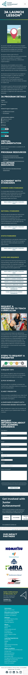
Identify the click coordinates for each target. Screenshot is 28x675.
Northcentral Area (9, 653)
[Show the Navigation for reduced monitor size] (25, 4)
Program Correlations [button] (10, 615)
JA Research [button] (7, 631)
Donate (6, 517)
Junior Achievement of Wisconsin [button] (13, 649)
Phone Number (5, 446)
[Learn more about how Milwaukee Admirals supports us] (14, 561)
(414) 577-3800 (7, 600)
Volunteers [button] (7, 608)
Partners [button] (7, 617)
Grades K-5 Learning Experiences (14, 278)
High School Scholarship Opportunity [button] (11, 645)
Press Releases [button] (8, 632)
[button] (7, 672)
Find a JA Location (9, 663)
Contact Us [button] (7, 599)
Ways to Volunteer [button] (9, 610)
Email (3, 441)
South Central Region (10, 661)
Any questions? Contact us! (9, 524)
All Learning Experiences (14, 275)
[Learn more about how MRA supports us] (14, 568)
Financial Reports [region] (9, 622)
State (2, 457)
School (3, 463)
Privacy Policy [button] (16, 667)
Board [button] (6, 627)
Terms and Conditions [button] (6, 667)
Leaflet (13, 529)
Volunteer (16, 517)
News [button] (5, 636)
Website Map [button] (11, 669)
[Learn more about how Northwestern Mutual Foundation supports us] (14, 574)
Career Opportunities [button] (10, 634)
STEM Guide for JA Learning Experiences (13, 161)
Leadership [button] (7, 626)
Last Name (4, 435)
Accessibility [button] (23, 667)
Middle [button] (6, 641)
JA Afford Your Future (8, 111)
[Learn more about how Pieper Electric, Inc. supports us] (14, 581)
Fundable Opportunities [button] (11, 619)
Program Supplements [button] (10, 613)
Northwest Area (8, 656)
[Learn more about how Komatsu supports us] (14, 548)
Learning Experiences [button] (11, 638)
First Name (4, 430)
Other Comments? (6, 469)
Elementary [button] (7, 639)
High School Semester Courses (14, 284)
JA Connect (6, 113)
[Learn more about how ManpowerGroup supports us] (14, 555)
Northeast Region (9, 654)
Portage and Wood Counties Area (13, 658)
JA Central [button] (17, 669)
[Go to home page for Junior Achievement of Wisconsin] (10, 4)
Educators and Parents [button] (11, 612)
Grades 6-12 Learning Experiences (14, 281)
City (2, 452)
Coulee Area (7, 651)
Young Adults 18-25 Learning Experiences (14, 292)
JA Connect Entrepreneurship (11, 155)
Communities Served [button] (10, 629)
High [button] (5, 643)
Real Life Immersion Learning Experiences (14, 288)
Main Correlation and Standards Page (14, 202)
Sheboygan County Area (11, 659)
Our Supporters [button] (8, 620)
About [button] (6, 624)
